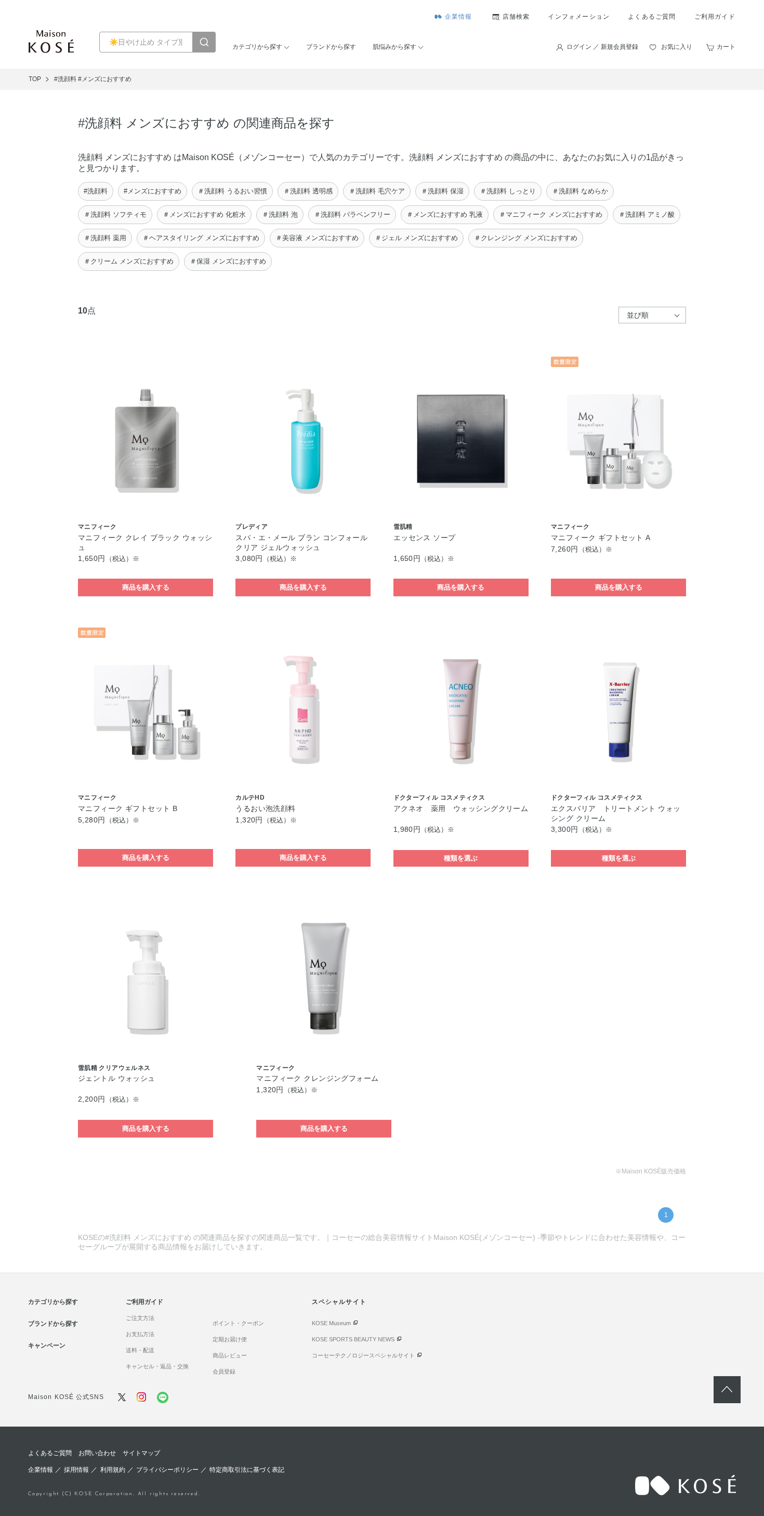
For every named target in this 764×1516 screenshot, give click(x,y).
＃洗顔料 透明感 (308, 191)
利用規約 (112, 1469)
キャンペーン (46, 1345)
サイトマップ (141, 1453)
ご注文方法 (140, 1318)
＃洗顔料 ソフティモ (115, 214)
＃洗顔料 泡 (280, 214)
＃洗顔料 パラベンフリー (352, 214)
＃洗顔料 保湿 (442, 191)
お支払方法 (140, 1334)
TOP (35, 79)
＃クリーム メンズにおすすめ (129, 261)
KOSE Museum (331, 1323)
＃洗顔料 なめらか (580, 191)
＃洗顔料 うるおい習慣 (232, 191)
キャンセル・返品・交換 (157, 1366)
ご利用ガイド (714, 16)
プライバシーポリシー (167, 1469)
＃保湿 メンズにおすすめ (228, 261)
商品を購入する (145, 587)
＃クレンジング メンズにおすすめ (525, 238)
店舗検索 (516, 16)
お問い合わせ (97, 1453)
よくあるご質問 (652, 16)
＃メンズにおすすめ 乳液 (444, 214)
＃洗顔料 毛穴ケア (377, 191)
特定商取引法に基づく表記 (246, 1469)
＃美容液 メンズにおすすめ (317, 238)
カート (726, 46)
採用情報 (76, 1469)
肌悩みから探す (394, 46)
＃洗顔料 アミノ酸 (646, 214)
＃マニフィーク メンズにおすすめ (550, 214)
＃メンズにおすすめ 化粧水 (204, 214)
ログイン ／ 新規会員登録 (602, 46)
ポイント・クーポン (238, 1323)
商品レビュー (230, 1355)
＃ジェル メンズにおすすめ (416, 238)
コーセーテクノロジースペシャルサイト (363, 1355)
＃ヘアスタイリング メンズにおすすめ (200, 238)
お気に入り (676, 46)
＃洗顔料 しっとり (508, 191)
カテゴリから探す (257, 46)
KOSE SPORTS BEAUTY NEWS (353, 1339)
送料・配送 (140, 1350)
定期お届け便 (230, 1339)
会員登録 (224, 1371)
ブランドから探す (331, 46)
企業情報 (458, 16)
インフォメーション (579, 16)
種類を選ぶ (461, 858)
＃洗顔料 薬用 (105, 238)
